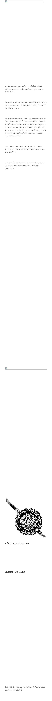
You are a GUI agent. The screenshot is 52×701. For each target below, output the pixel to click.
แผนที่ (8, 599)
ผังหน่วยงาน (15, 50)
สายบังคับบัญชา (17, 58)
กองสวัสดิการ (12, 563)
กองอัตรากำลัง (12, 560)
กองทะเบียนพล (12, 557)
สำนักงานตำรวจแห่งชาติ (14, 551)
